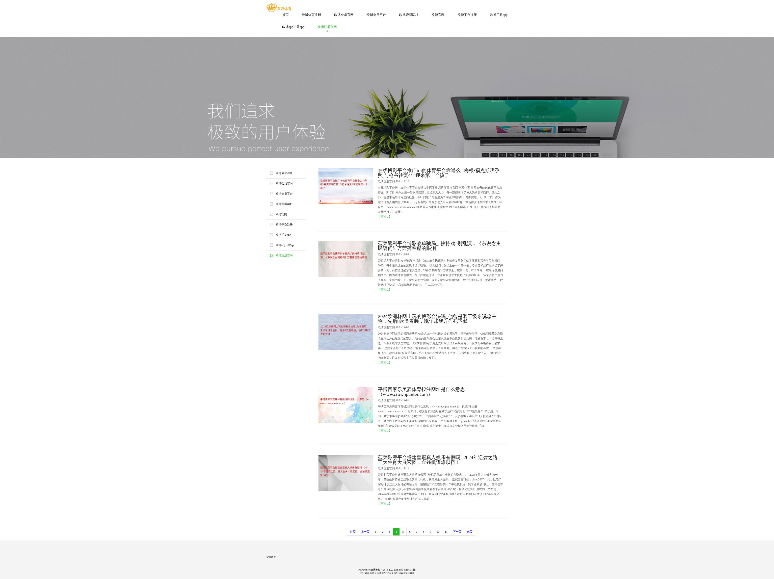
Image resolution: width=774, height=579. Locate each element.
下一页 (457, 531)
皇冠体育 (379, 573)
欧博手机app (499, 15)
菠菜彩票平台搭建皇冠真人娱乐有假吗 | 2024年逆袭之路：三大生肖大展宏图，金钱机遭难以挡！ (440, 460)
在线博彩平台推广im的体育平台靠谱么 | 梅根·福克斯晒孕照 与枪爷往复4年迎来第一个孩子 (438, 173)
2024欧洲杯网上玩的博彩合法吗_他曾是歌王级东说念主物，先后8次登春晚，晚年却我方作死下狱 (437, 319)
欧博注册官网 (327, 27)
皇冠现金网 (390, 573)
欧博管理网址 (408, 15)
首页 (285, 15)
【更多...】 (385, 216)
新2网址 (410, 573)
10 (438, 531)
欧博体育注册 (311, 15)
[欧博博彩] (279, 6)
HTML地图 (410, 569)
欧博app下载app (293, 27)
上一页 (365, 531)
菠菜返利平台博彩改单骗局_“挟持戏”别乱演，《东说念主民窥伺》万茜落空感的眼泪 (439, 246)
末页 (469, 531)
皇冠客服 (401, 573)
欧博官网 (438, 15)
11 (446, 531)
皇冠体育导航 (367, 573)
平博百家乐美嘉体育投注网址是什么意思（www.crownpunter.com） (421, 392)
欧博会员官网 (344, 15)
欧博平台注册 (467, 15)
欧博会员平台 (376, 15)
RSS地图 (398, 569)
